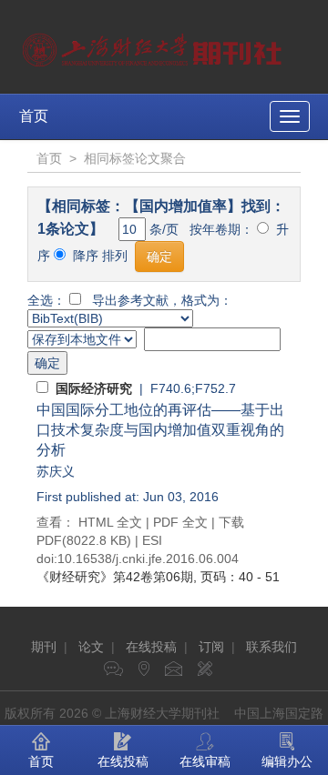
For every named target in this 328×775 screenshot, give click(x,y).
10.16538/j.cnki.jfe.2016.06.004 (148, 558)
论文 (91, 646)
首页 (33, 116)
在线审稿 (205, 761)
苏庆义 (55, 471)
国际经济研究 (94, 388)
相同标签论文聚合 (135, 158)
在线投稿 (151, 646)
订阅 (211, 646)
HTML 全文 (110, 522)
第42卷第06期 (114, 576)
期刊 (43, 646)
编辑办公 (287, 761)
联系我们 (271, 646)
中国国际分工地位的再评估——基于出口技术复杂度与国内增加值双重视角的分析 (160, 430)
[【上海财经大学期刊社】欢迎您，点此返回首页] (154, 45)
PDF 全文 (180, 522)
